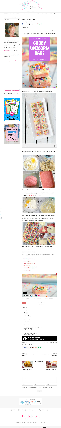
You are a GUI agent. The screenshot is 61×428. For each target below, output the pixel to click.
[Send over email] (1, 216)
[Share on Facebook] (38, 351)
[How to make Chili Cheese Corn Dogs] (27, 364)
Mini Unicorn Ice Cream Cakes (29, 263)
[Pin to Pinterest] (40, 351)
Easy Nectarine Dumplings (39, 361)
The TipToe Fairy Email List (12, 60)
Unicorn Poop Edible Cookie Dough (30, 267)
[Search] (54, 14)
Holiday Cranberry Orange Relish (51, 369)
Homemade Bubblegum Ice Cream (30, 259)
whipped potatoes (30, 195)
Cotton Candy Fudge (27, 270)
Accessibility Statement (34, 422)
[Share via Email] (41, 351)
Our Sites (51, 13)
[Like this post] (37, 351)
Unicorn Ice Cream (27, 261)
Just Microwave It (42, 422)
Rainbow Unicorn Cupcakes (29, 258)
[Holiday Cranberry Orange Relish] (51, 364)
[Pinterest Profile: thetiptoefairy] (25, 338)
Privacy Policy (18, 422)
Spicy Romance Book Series (9, 13)
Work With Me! (44, 13)
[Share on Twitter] (39, 351)
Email (17, 54)
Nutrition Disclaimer (25, 422)
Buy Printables (19, 13)
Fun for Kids (26, 13)
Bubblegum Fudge (27, 265)
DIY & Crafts (32, 13)
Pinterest (44, 339)
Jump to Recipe (26, 27)
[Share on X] (1, 212)
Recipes (38, 13)
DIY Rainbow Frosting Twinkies (30, 268)
